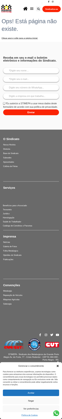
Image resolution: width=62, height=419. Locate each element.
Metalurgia (7, 291)
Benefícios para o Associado (15, 205)
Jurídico (6, 214)
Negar (31, 401)
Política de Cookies (29, 415)
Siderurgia (7, 304)
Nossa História (9, 145)
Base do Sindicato (10, 153)
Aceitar (31, 393)
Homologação (8, 218)
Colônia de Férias (10, 166)
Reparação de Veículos (12, 295)
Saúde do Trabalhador (12, 222)
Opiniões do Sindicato (12, 255)
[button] (57, 365)
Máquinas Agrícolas (11, 299)
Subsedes (7, 158)
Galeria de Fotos (10, 246)
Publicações (8, 259)
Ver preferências (31, 408)
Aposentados (8, 162)
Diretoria (6, 149)
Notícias (6, 242)
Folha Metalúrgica (10, 251)
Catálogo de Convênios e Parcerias (17, 226)
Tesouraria (7, 209)
